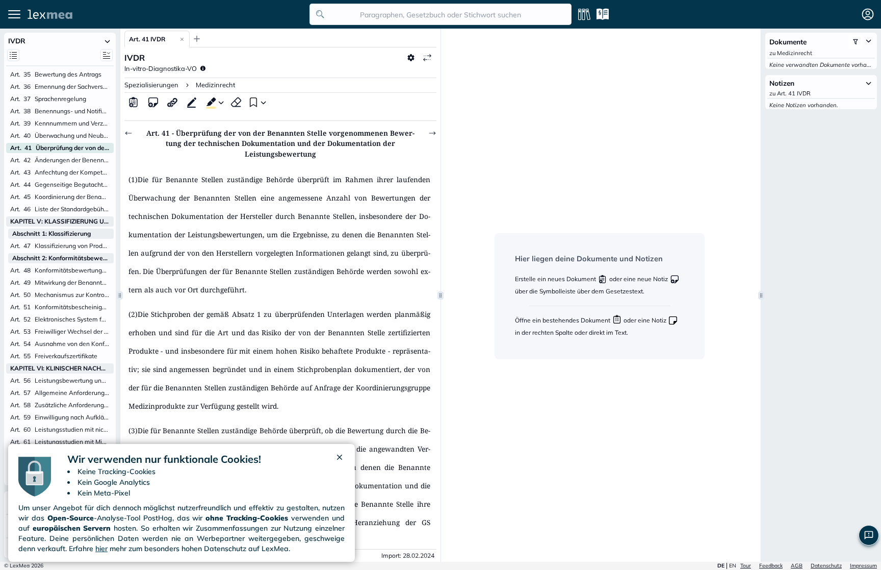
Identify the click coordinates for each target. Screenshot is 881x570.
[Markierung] (209, 102)
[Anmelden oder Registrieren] (868, 14)
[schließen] (339, 459)
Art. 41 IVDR (147, 39)
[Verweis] (172, 102)
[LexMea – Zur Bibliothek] (166, 14)
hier (101, 548)
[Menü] (14, 14)
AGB (796, 565)
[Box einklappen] (107, 41)
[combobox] (440, 14)
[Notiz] (153, 102)
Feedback (771, 565)
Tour (745, 565)
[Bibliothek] (584, 14)
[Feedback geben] (869, 535)
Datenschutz (826, 565)
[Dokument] (133, 102)
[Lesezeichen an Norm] (252, 102)
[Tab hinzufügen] (197, 39)
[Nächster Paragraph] (432, 133)
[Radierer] (236, 102)
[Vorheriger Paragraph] (128, 133)
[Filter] (855, 42)
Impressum (863, 565)
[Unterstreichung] (192, 102)
